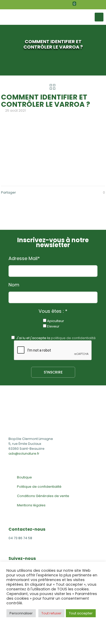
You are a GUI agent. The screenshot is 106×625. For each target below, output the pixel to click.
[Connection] (94, 4)
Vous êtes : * (53, 311)
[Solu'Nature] (44, 17)
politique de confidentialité (73, 338)
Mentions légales (31, 505)
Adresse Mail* (24, 258)
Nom (13, 285)
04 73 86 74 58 (20, 538)
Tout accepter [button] (81, 613)
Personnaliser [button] (21, 613)
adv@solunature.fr (23, 453)
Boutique (24, 477)
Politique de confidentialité (39, 486)
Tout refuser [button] (51, 613)
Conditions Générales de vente (43, 495)
